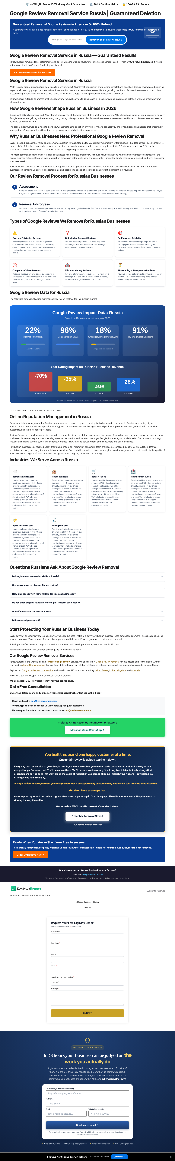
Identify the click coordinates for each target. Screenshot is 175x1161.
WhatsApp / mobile (96, 1109)
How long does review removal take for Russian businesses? (43, 593)
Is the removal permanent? (26, 620)
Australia (135, 670)
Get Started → (119, 1157)
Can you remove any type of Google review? (35, 585)
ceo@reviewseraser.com (44, 701)
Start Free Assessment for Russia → (32, 72)
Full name (49, 1099)
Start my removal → (87, 1125)
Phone (54, 955)
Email (53, 966)
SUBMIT (87, 1013)
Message (55, 989)
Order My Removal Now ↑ (30, 854)
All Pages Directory (83, 902)
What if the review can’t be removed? (31, 611)
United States (101, 670)
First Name (55, 932)
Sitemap (96, 902)
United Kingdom (117, 670)
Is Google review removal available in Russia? (35, 576)
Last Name (55, 943)
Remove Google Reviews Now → (105, 39)
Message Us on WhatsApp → (87, 730)
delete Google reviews (33, 665)
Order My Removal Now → (87, 816)
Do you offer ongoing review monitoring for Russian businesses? (46, 602)
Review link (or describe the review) (60, 1089)
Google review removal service (37, 670)
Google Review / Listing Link (62, 977)
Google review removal (107, 661)
